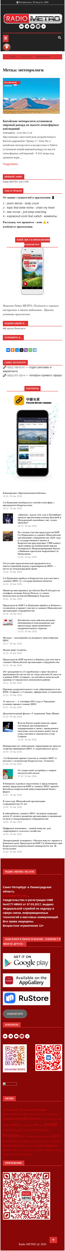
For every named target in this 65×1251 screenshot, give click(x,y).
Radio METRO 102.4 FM (16, 181)
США (22, 1136)
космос (22, 1145)
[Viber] (26, 350)
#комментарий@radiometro (22, 1118)
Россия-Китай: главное (10, 83)
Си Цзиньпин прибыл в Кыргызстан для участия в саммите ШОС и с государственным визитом (31, 579)
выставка (43, 1141)
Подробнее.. (11, 164)
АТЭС (6, 1125)
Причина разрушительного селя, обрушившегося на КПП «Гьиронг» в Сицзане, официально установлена (32, 690)
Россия (10, 1135)
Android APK (15, 1013)
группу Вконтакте (16, 328)
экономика (25, 1154)
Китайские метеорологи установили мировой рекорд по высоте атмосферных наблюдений (31, 124)
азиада (26, 1141)
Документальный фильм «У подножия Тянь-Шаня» (31, 713)
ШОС (56, 1136)
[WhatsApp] (30, 350)
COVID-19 (51, 1119)
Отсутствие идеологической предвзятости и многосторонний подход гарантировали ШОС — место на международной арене (29, 566)
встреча (34, 1141)
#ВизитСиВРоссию (12, 1114)
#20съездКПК (10, 1110)
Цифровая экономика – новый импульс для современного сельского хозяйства (27, 829)
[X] (21, 350)
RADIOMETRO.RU (15, 895)
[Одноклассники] (13, 350)
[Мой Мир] (17, 350)
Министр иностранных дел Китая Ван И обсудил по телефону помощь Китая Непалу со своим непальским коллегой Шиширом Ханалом (31, 593)
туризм (7, 1154)
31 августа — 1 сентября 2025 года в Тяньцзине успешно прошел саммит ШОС (29, 702)
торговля (58, 1150)
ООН (25, 1130)
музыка (39, 1145)
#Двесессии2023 (30, 1114)
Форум (37, 1136)
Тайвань (29, 1136)
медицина (30, 1146)
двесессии (10, 1145)
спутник (40, 1150)
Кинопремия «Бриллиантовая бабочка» (25, 493)
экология (15, 1155)
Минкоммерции (15, 1130)
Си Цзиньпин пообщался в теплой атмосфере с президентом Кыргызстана (28, 503)
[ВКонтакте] (8, 350)
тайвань (49, 1150)
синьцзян (16, 1150)
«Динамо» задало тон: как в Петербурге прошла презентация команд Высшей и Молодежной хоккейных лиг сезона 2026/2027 (39, 518)
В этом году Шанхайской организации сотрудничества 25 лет (24, 802)
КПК (36, 1125)
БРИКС (15, 1125)
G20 (59, 1119)
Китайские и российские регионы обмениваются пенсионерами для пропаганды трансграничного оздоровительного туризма (36, 624)
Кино (41, 1125)
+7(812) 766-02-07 (15, 367)
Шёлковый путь (12, 1141)
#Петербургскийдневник (49, 1114)
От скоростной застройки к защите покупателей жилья (37, 771)
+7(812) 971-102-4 (15, 375)
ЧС (50, 1136)
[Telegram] (35, 350)
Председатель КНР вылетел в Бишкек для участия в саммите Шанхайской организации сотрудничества (31, 660)
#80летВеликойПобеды (32, 1109)
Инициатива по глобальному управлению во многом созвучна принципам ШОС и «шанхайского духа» (32, 747)
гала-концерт (55, 1141)
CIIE (44, 1119)
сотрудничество (28, 1150)
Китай (50, 1124)
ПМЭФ (31, 1130)
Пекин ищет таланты (14, 650)
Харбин (45, 1136)
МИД (5, 1130)
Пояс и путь (41, 1130)
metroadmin (9, 132)
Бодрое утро (27, 1125)
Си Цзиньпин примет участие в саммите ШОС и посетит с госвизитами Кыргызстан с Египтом (30, 759)
